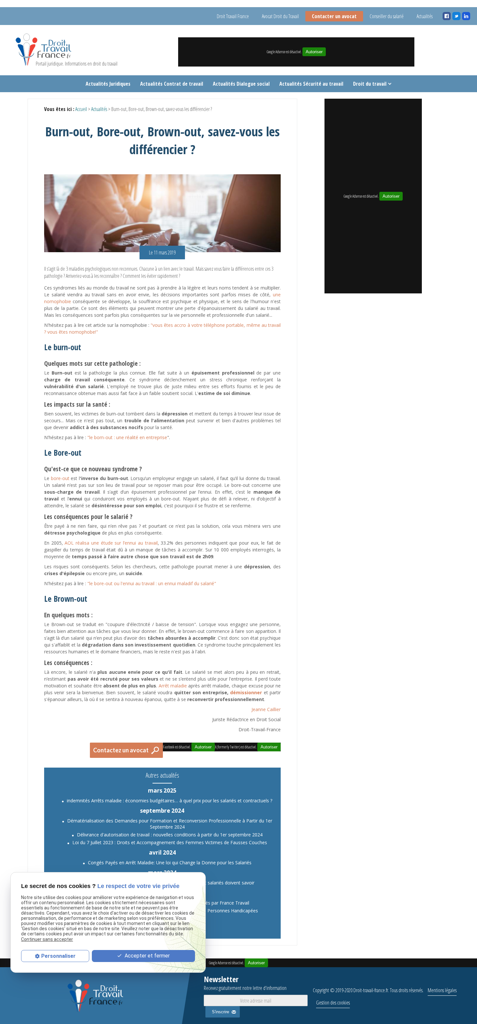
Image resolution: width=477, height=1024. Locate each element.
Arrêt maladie (173, 686)
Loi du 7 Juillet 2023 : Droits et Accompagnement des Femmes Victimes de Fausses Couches (169, 842)
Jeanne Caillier (266, 709)
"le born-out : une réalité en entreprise (127, 437)
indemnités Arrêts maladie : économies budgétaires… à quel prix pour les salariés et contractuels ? (169, 800)
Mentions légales (442, 990)
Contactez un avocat (121, 750)
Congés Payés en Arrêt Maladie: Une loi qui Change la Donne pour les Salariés (169, 862)
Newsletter (245, 983)
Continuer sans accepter (47, 939)
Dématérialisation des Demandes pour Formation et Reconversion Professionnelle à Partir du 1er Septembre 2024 (169, 824)
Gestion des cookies (333, 1002)
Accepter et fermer (146, 956)
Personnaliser (58, 956)
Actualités (425, 16)
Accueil (81, 109)
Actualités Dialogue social (241, 83)
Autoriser (314, 51)
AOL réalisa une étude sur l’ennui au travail (111, 543)
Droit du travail (369, 83)
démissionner (246, 692)
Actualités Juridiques (108, 83)
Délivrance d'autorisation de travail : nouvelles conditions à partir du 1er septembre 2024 (170, 835)
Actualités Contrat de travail (171, 83)
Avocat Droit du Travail (280, 16)
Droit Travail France (233, 16)
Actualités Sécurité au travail (311, 83)
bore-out (60, 478)
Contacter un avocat (334, 16)
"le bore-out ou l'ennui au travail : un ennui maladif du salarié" (151, 583)
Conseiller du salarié (387, 16)
